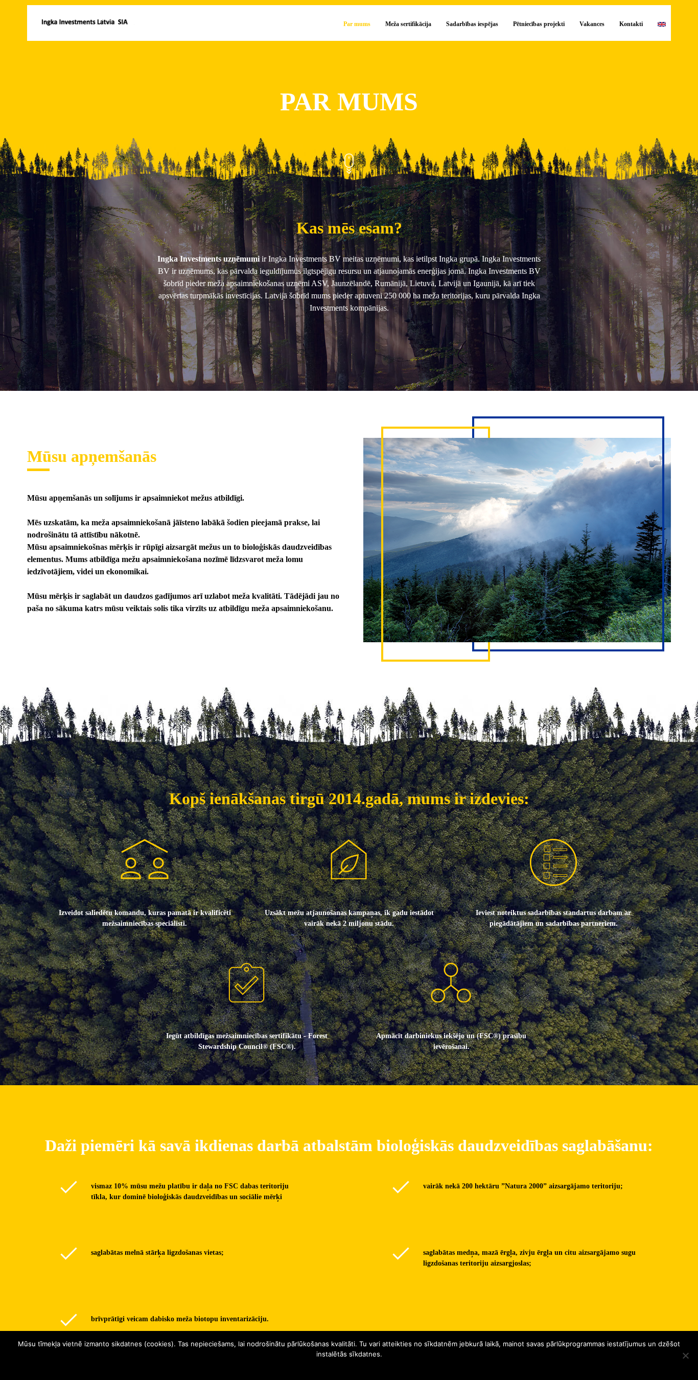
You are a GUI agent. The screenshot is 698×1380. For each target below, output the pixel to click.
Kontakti (631, 24)
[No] (685, 1355)
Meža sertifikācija (408, 24)
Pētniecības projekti (539, 24)
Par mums (356, 24)
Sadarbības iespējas (472, 24)
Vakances (591, 24)
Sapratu (351, 1367)
